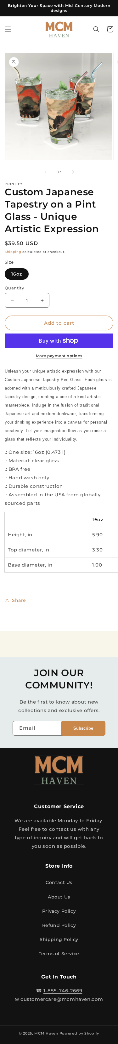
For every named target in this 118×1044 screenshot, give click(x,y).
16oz (16, 274)
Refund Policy (59, 925)
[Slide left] (45, 172)
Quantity (14, 287)
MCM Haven (46, 1033)
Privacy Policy (59, 911)
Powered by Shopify (79, 1033)
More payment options (59, 355)
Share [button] (19, 600)
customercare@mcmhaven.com (61, 999)
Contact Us (59, 882)
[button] (8, 29)
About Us (59, 897)
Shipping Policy (59, 939)
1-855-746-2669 (62, 991)
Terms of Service (59, 953)
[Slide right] (73, 172)
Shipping (13, 252)
